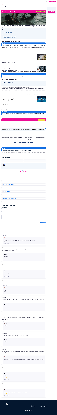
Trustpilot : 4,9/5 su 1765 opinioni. (28, 410)
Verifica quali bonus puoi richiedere (51, 11)
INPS (6, 70)
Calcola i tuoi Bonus (52, 1)
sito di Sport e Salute (4, 94)
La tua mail (2, 210)
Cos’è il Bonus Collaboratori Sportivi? (7, 34)
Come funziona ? (46, 1)
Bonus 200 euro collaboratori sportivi (8, 32)
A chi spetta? (5, 35)
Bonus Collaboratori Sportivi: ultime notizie (7, 31)
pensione (7, 105)
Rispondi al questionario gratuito (40, 11)
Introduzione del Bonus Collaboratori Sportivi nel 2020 (9, 37)
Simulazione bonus (33, 406)
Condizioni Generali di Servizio (43, 406)
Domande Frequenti (33, 407)
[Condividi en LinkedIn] (21, 172)
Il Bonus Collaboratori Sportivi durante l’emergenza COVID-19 (9, 36)
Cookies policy (41, 405)
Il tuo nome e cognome (4, 207)
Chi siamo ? (32, 405)
